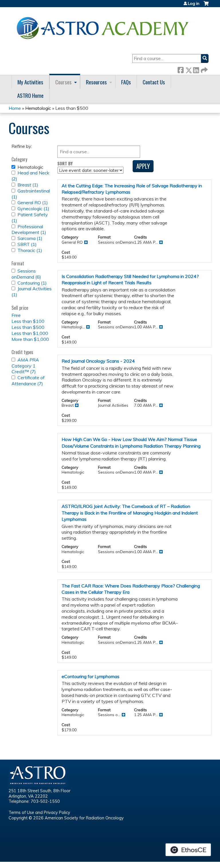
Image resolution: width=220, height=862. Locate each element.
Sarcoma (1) (29, 238)
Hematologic (38, 108)
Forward (204, 69)
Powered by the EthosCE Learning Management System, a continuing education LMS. (188, 850)
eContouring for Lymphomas (90, 676)
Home (15, 108)
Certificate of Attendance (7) (28, 380)
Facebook (180, 69)
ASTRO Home (30, 95)
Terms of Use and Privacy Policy (39, 812)
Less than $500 (27, 327)
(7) (25, 366)
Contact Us (154, 82)
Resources (96, 82)
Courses (63, 82)
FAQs (126, 82)
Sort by (65, 163)
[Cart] (206, 5)
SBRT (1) (27, 244)
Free (16, 315)
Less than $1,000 (29, 333)
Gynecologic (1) (33, 208)
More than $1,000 (30, 339)
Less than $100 (27, 321)
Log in (193, 3)
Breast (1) (27, 185)
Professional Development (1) (28, 229)
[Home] (104, 28)
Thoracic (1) (29, 250)
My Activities (30, 82)
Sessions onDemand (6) (26, 274)
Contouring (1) (32, 283)
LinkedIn (196, 69)
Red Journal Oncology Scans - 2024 (98, 361)
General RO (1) (32, 202)
